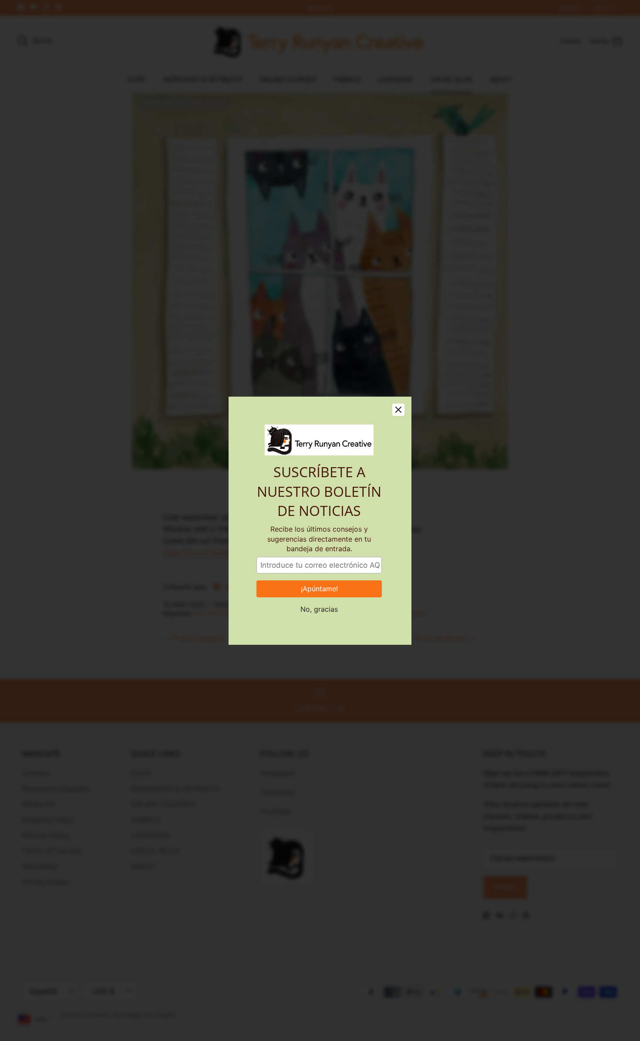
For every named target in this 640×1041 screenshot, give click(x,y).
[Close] (398, 410)
